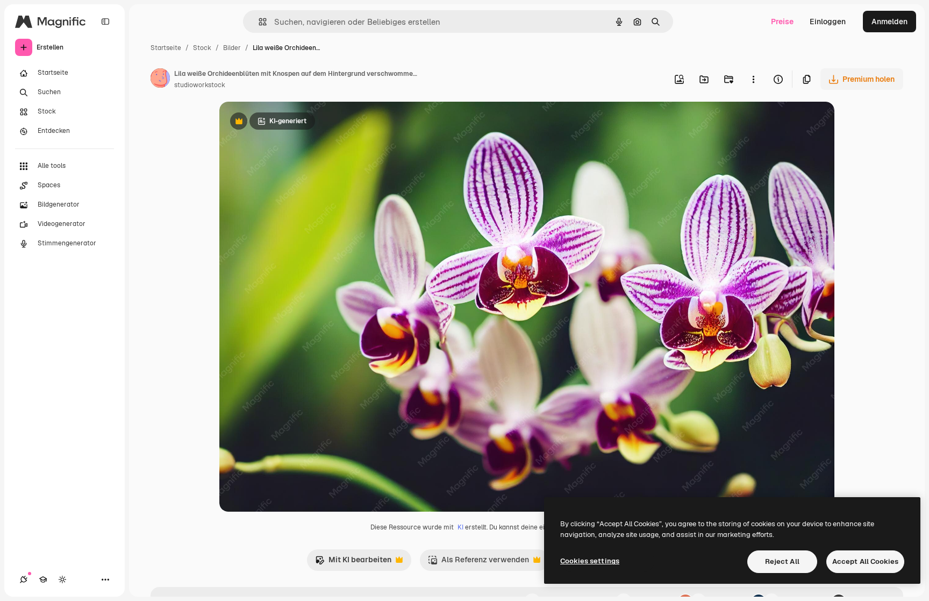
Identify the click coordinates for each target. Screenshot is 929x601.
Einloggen (828, 21)
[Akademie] (43, 579)
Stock (202, 48)
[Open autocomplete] (258, 22)
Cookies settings (589, 560)
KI (460, 527)
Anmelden (889, 21)
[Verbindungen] (23, 579)
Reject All (782, 561)
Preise (782, 21)
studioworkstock (199, 85)
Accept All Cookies (865, 561)
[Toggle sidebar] (105, 21)
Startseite (166, 48)
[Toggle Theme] (62, 579)
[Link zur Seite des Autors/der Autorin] (160, 79)
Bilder (232, 48)
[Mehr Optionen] (753, 79)
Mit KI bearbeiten (353, 562)
